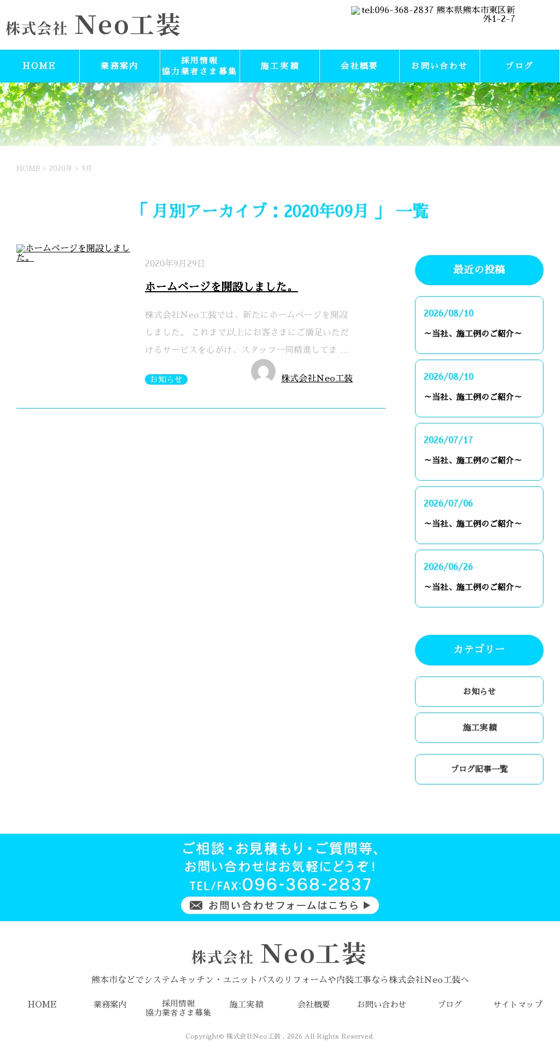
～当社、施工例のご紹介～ (473, 333)
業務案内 (119, 66)
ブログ (519, 66)
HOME (40, 66)
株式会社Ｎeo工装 (317, 378)
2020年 (61, 168)
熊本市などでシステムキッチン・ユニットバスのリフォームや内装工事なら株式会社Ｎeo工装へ (280, 980)
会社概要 (359, 66)
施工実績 (280, 66)
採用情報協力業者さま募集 (199, 65)
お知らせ (166, 379)
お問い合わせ (439, 66)
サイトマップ (517, 1004)
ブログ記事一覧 (479, 769)
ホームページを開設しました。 (221, 286)
